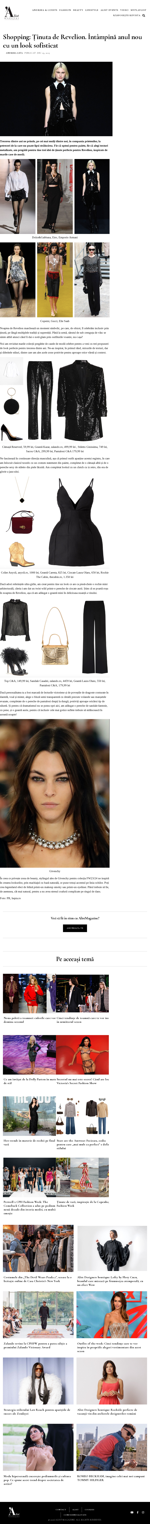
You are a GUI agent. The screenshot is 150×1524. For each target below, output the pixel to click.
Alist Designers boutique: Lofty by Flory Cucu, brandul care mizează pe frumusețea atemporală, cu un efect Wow (110, 1281)
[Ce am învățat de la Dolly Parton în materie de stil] (29, 1055)
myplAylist (138, 10)
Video (124, 10)
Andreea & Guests (44, 10)
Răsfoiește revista (126, 15)
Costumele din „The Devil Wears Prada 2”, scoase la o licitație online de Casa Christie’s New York (38, 1279)
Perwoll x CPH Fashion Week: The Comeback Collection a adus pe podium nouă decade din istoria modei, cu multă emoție (30, 1207)
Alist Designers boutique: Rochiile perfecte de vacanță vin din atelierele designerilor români (107, 1411)
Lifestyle (91, 10)
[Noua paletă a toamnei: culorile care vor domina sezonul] (29, 993)
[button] (144, 15)
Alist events (109, 10)
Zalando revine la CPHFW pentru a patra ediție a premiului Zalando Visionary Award (35, 1345)
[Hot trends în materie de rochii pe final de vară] (29, 1116)
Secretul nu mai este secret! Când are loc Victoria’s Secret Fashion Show (83, 1081)
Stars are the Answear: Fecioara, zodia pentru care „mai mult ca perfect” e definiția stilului (85, 1144)
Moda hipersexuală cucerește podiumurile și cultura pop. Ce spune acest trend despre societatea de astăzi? (37, 1480)
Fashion (65, 10)
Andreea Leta (14, 53)
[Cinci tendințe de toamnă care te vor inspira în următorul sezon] (82, 993)
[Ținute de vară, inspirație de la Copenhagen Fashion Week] (82, 1177)
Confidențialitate (75, 1515)
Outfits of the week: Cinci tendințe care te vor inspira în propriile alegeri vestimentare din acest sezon (109, 1347)
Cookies (89, 1509)
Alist (75, 1509)
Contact (61, 1509)
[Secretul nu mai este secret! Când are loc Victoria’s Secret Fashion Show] (82, 1055)
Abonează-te (75, 928)
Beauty (78, 10)
